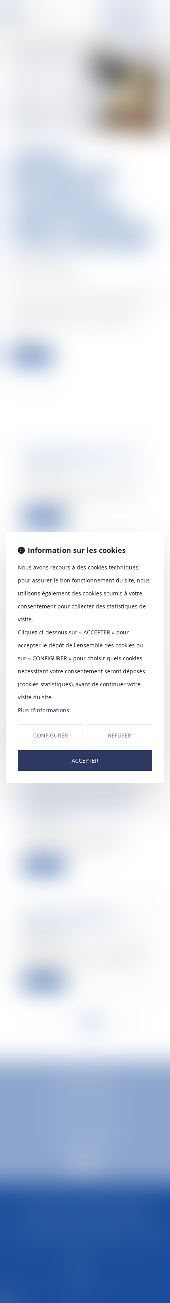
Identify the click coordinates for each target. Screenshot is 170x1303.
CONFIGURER (50, 735)
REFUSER (119, 735)
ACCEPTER (85, 760)
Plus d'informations (43, 710)
